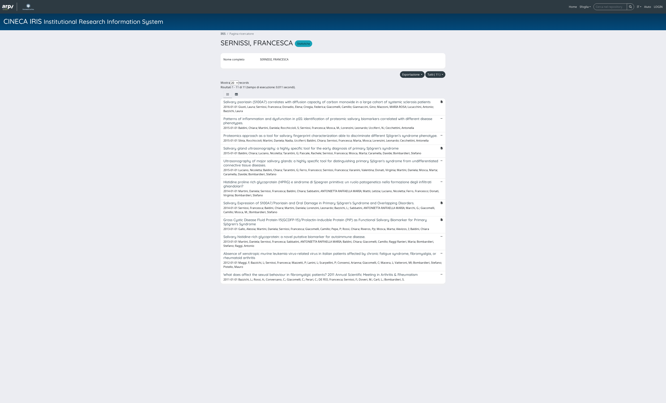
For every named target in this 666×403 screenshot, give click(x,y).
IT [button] (638, 7)
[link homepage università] (28, 7)
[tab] (227, 94)
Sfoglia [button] (584, 7)
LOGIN (658, 7)
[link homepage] (9, 7)
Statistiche (303, 43)
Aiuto (647, 7)
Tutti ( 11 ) (434, 74)
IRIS (223, 34)
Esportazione (411, 74)
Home (573, 7)
